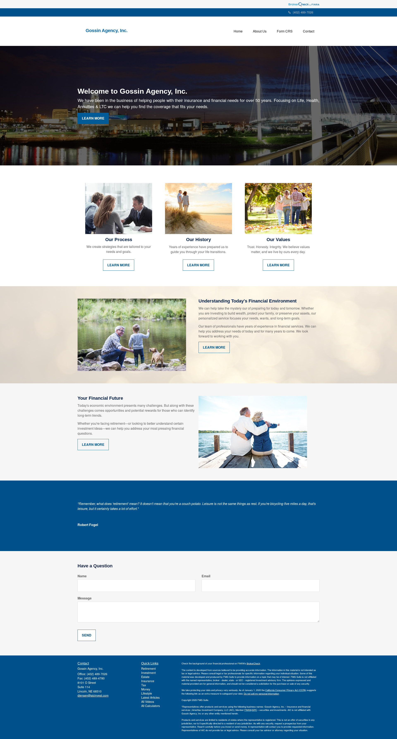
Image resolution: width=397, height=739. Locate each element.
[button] (260, 31)
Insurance (147, 681)
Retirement (148, 668)
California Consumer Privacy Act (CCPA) (285, 690)
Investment (148, 673)
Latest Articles (150, 697)
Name (82, 576)
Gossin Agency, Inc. (108, 30)
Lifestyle (146, 693)
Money (145, 689)
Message (85, 598)
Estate (145, 677)
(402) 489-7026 (303, 12)
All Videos (147, 702)
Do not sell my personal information (261, 693)
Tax (143, 685)
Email (206, 576)
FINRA (247, 709)
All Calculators (150, 706)
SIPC (254, 709)
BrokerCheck (253, 663)
